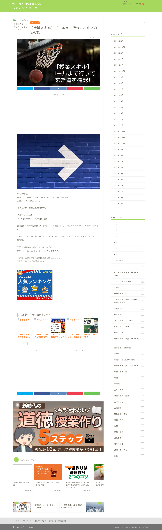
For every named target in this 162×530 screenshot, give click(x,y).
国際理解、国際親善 (128, 347)
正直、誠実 (128, 390)
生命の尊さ (128, 401)
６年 (128, 254)
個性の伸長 (128, 314)
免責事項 (30, 527)
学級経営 (128, 353)
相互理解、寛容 (128, 413)
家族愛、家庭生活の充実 (128, 359)
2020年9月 (119, 149)
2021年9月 (119, 77)
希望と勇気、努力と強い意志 (128, 365)
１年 (128, 224)
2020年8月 (119, 155)
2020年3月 (119, 179)
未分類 (128, 383)
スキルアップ (35, 23)
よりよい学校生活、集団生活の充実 (128, 274)
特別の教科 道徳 (129, 395)
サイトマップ (19, 527)
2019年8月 (119, 197)
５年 (128, 248)
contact (126, 1)
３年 (128, 236)
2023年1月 (119, 59)
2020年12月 (119, 131)
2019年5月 (119, 203)
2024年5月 (119, 41)
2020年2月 (119, 185)
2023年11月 (119, 47)
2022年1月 (119, 65)
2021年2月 (119, 119)
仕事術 (128, 287)
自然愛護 (128, 438)
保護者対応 (128, 308)
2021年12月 (119, 71)
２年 (128, 230)
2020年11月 (119, 137)
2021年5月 (119, 101)
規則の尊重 (128, 444)
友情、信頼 (128, 332)
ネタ (128, 266)
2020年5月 (119, 173)
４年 (128, 242)
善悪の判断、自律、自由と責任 (128, 340)
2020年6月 (119, 167)
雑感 (128, 456)
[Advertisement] (58, 113)
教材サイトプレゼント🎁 (133, 3)
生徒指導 (128, 408)
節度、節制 (128, 432)
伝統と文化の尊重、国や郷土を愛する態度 (128, 301)
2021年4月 (119, 107)
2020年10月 (119, 143)
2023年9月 (119, 53)
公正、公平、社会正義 (128, 320)
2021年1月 (119, 125)
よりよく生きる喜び (128, 281)
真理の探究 (128, 420)
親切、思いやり (128, 450)
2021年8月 (119, 83)
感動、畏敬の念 (128, 371)
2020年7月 (119, 161)
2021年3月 (119, 113)
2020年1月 (119, 191)
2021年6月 (119, 95)
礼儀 (128, 425)
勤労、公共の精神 (128, 326)
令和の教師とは (128, 293)
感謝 (128, 378)
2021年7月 (119, 89)
